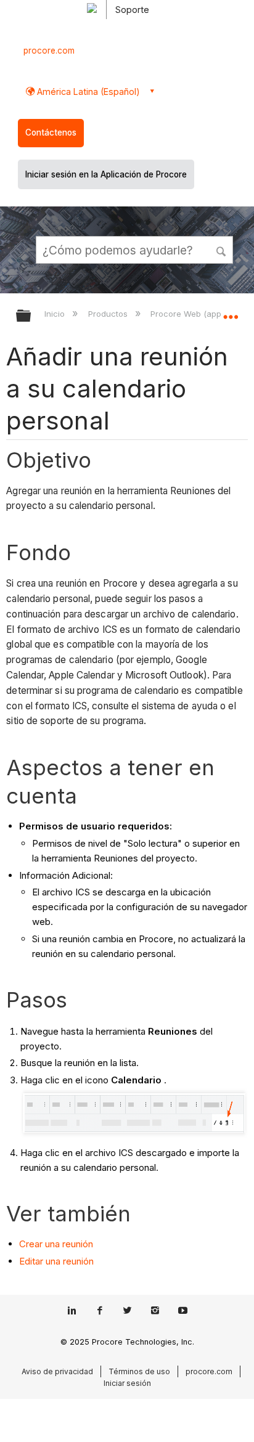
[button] (222, 249)
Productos (108, 314)
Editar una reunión (56, 1261)
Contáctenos (50, 132)
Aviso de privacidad (57, 1371)
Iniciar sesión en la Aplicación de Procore (106, 174)
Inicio (55, 314)
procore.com (49, 50)
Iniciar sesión (127, 1383)
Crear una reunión (56, 1244)
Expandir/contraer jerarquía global (31, 316)
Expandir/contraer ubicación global (230, 311)
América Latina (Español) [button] (87, 91)
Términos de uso (139, 1371)
